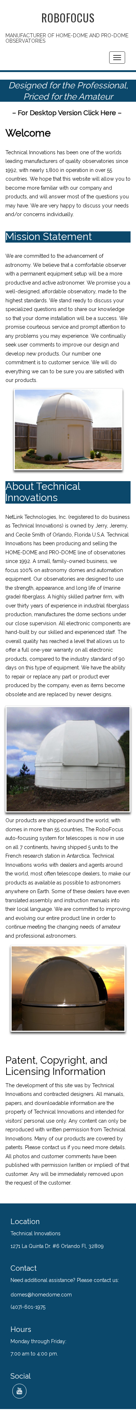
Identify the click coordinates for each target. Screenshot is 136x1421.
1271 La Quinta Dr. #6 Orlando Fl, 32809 (57, 1246)
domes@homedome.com (41, 1295)
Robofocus (68, 17)
